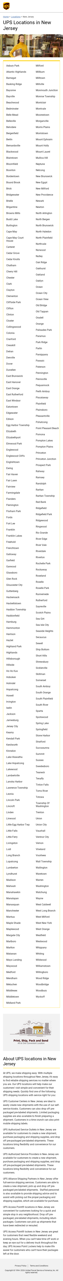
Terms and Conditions (39, 1266)
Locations (15, 17)
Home (6, 17)
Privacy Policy (20, 1266)
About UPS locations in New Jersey (29, 1061)
